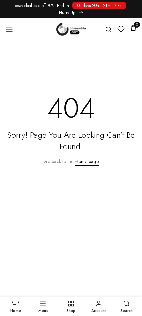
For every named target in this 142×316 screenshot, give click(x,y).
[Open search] (108, 29)
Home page (87, 161)
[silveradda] (71, 29)
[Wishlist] (121, 29)
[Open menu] (11, 29)
